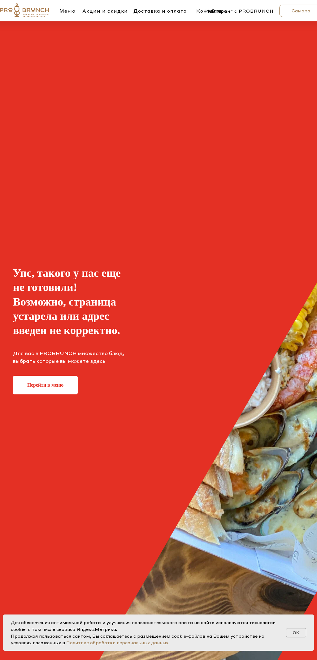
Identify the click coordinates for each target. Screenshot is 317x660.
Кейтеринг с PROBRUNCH (239, 11)
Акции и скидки (105, 11)
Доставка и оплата (160, 11)
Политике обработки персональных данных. (117, 642)
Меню (67, 11)
